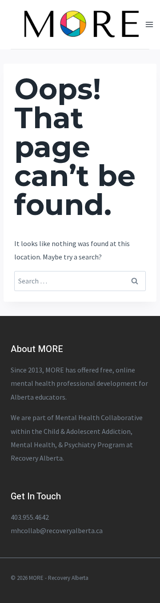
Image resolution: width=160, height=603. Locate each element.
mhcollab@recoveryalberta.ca (57, 530)
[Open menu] (149, 24)
